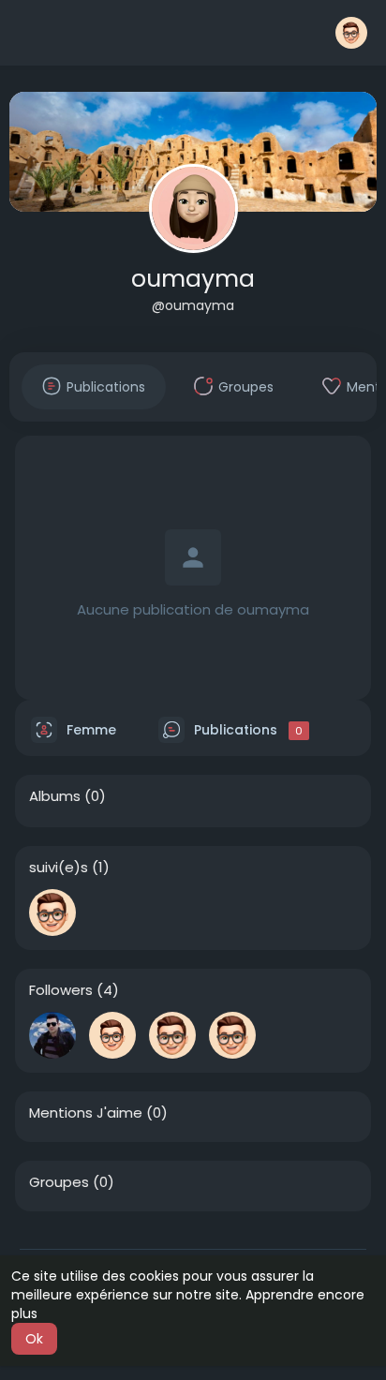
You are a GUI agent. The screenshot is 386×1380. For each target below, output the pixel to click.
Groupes (59, 1182)
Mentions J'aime (85, 1112)
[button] (351, 33)
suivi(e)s (58, 867)
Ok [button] (34, 1338)
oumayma (193, 278)
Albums (55, 796)
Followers (61, 990)
